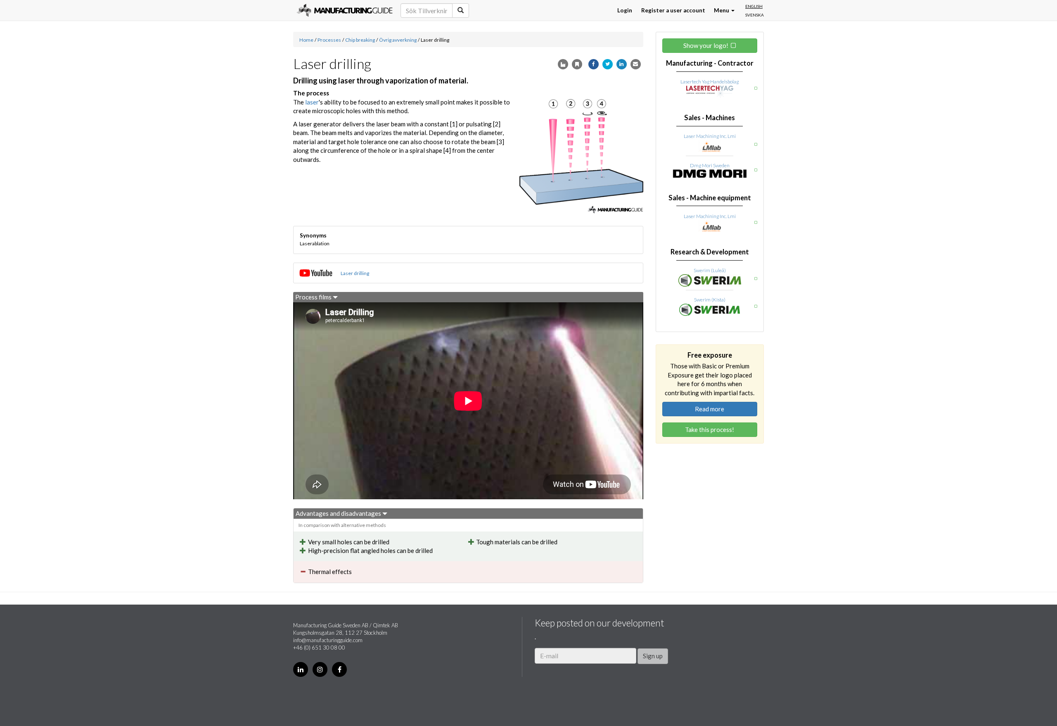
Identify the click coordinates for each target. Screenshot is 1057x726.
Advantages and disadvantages (339, 513)
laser (312, 102)
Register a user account (673, 10)
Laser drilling (355, 273)
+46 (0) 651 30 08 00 (319, 647)
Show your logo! (705, 45)
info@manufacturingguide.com (328, 640)
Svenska (754, 14)
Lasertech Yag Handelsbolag (709, 81)
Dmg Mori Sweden (710, 165)
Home (306, 40)
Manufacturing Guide (344, 10)
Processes (329, 40)
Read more (709, 409)
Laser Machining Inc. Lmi (710, 136)
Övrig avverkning (398, 40)
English (754, 6)
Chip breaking (360, 40)
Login (624, 10)
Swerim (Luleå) (710, 270)
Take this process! (709, 429)
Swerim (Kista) (709, 300)
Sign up (653, 656)
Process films (314, 297)
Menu (722, 10)
